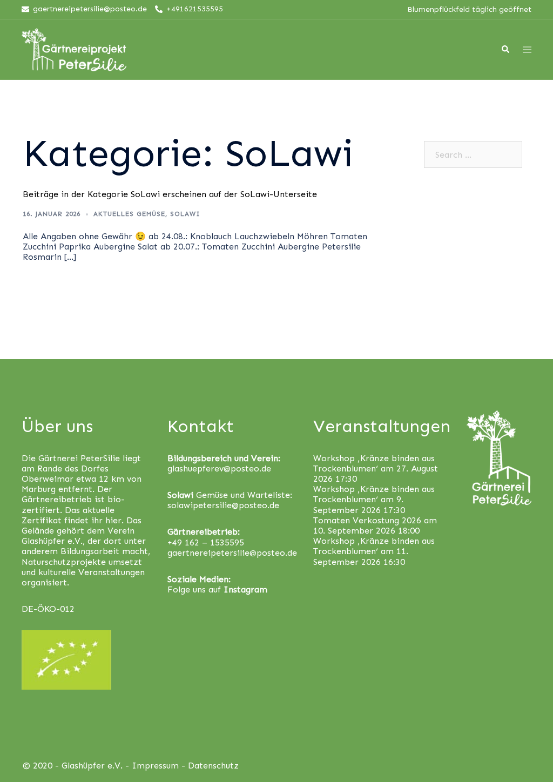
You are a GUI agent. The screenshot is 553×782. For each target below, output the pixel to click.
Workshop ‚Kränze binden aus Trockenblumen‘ (374, 463)
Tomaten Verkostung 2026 (367, 520)
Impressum (155, 765)
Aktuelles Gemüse (129, 214)
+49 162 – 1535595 (205, 542)
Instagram (245, 589)
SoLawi (185, 214)
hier (113, 520)
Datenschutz (213, 765)
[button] (530, 15)
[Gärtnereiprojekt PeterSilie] (74, 49)
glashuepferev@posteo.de (219, 468)
